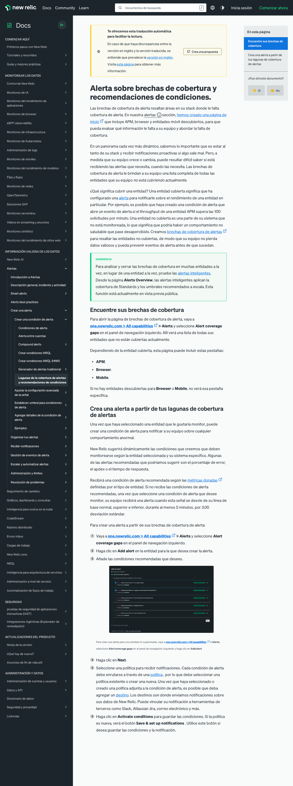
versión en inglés (160, 57)
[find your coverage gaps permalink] (187, 309)
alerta (123, 197)
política (156, 674)
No (275, 90)
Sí (256, 90)
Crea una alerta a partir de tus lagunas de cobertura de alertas (265, 59)
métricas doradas (202, 480)
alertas (150, 114)
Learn (84, 7)
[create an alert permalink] (119, 414)
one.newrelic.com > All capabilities (121, 325)
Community (65, 7)
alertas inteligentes (194, 272)
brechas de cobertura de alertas (194, 231)
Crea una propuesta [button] (205, 51)
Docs (46, 7)
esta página (125, 64)
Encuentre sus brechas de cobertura (265, 43)
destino (122, 694)
